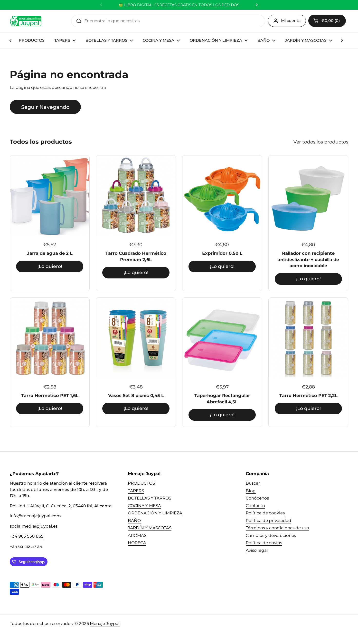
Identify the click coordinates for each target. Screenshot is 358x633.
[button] (327, 21)
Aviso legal (257, 550)
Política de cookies (265, 512)
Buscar (253, 483)
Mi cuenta (291, 20)
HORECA (137, 542)
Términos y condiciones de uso (277, 527)
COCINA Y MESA (144, 505)
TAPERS (136, 490)
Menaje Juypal (105, 623)
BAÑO (134, 520)
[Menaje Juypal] (26, 21)
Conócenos (257, 498)
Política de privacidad (268, 520)
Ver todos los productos (320, 142)
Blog (251, 490)
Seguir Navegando (45, 107)
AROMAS (137, 535)
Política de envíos (264, 542)
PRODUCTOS (141, 483)
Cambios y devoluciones (271, 535)
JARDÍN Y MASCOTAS (149, 527)
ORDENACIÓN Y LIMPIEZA (155, 512)
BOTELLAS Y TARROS (149, 498)
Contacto (255, 505)
